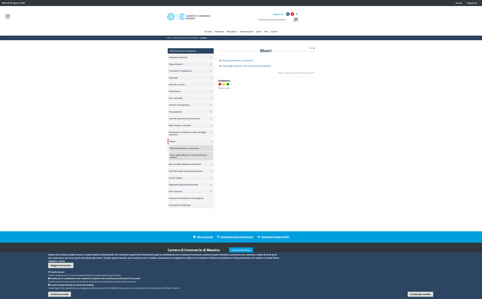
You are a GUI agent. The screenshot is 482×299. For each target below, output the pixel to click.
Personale (173, 77)
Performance (174, 91)
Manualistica (232, 31)
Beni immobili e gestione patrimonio (185, 164)
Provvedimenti (175, 111)
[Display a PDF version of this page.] (314, 48)
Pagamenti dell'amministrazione (183, 184)
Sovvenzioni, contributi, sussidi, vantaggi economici (187, 133)
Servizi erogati (175, 177)
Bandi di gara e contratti (180, 125)
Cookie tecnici (57, 272)
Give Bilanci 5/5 (228, 84)
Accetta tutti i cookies (420, 294)
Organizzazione (176, 64)
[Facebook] (288, 14)
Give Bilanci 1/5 (220, 84)
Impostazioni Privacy (241, 250)
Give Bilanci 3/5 (224, 84)
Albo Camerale (205, 237)
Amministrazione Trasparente (186, 38)
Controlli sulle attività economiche (184, 118)
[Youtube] (292, 14)
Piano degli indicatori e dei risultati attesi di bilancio (246, 66)
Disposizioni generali (178, 57)
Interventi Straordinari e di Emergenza (186, 198)
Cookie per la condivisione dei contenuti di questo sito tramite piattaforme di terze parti (95, 278)
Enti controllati (176, 98)
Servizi (258, 31)
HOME (169, 38)
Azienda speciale (246, 31)
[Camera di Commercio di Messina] (189, 17)
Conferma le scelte (59, 294)
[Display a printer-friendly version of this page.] (311, 48)
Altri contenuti (175, 191)
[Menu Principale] (7, 17)
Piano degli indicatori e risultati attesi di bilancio (188, 156)
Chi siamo (208, 31)
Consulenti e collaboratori (180, 70)
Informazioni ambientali (180, 205)
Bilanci (172, 141)
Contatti (274, 31)
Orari (266, 31)
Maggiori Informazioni (61, 265)
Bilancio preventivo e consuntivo (184, 148)
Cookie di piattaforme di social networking (72, 285)
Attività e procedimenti (179, 104)
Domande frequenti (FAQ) (275, 237)
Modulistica (219, 31)
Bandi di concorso (177, 84)
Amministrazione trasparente (183, 50)
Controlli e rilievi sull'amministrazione (186, 171)
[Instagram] (297, 14)
